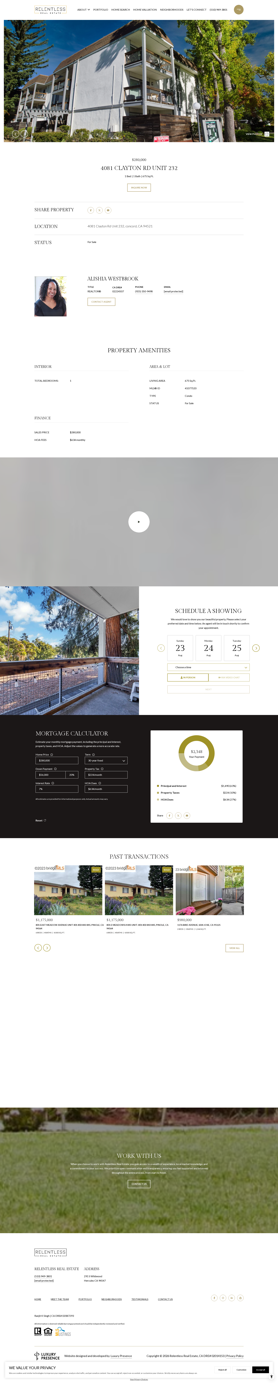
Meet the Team (60, 1299)
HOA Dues (91, 783)
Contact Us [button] (139, 1184)
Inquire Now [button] (139, 187)
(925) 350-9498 (144, 291)
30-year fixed (95, 760)
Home (37, 1299)
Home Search (120, 9)
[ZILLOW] (240, 1298)
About (82, 9)
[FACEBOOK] (214, 1298)
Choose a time (183, 667)
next (24, 134)
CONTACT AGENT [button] (101, 301)
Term (88, 754)
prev (15, 134)
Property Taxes (170, 792)
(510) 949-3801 (218, 9)
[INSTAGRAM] (223, 1298)
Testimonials (139, 1299)
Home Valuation (145, 9)
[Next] (256, 648)
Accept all (260, 1370)
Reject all (222, 1370)
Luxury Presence (121, 1356)
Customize (241, 1370)
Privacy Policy (235, 1356)
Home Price (42, 754)
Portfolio (100, 9)
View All (234, 948)
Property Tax (92, 768)
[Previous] (161, 648)
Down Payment (44, 768)
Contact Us (165, 1299)
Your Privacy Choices (139, 1379)
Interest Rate (43, 783)
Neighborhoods (171, 9)
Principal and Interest (173, 785)
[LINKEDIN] (231, 1298)
